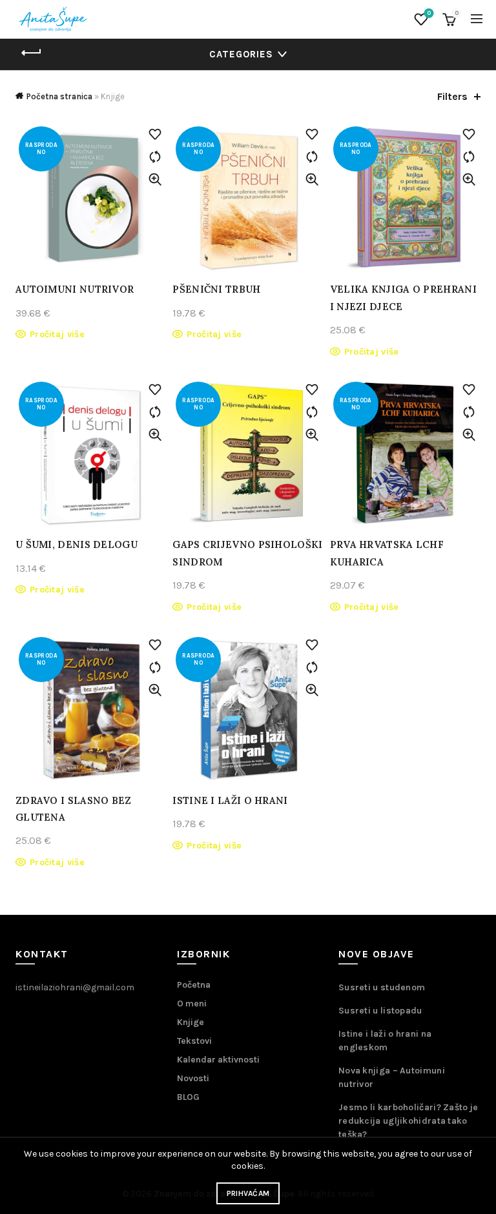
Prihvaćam (248, 1193)
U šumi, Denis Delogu (77, 544)
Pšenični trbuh (216, 289)
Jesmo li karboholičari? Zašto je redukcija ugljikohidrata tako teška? (408, 1121)
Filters (452, 96)
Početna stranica (59, 96)
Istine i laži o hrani (229, 800)
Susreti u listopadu (380, 1010)
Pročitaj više (57, 334)
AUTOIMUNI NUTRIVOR (75, 289)
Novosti (193, 1078)
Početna (194, 984)
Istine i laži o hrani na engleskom (384, 1040)
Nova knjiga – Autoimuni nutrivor (391, 1077)
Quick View (154, 179)
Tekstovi (194, 1040)
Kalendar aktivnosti (218, 1059)
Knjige (190, 1022)
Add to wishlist (154, 134)
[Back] (32, 53)
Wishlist (429, 13)
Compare (154, 157)
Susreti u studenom (381, 987)
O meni (192, 1003)
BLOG (188, 1097)
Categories (241, 54)
